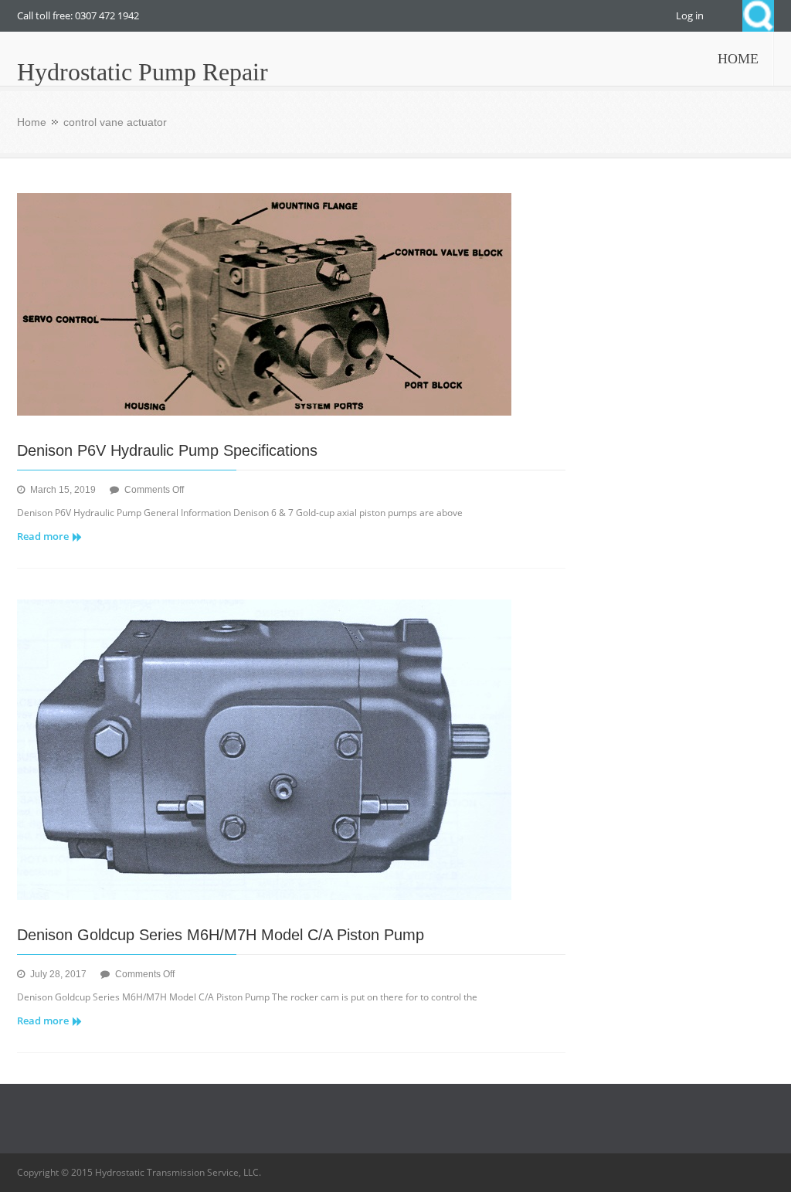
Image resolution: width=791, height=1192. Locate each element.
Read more (43, 536)
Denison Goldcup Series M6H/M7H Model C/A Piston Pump (220, 934)
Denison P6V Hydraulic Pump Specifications (167, 450)
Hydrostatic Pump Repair (142, 72)
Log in (690, 15)
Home (31, 122)
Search (758, 16)
